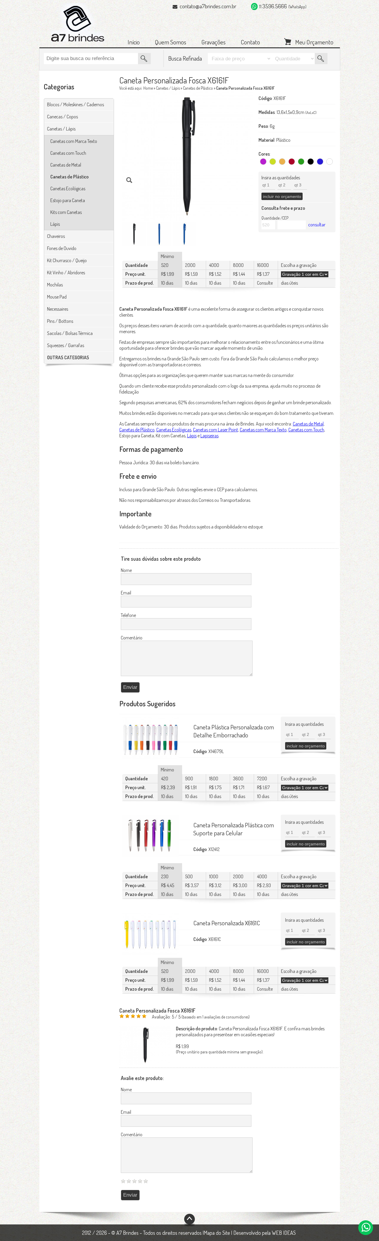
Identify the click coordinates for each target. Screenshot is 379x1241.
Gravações (213, 42)
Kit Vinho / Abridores (66, 272)
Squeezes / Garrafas (65, 345)
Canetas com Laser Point (215, 430)
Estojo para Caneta (67, 200)
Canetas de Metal (65, 165)
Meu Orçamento (314, 41)
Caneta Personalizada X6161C (226, 923)
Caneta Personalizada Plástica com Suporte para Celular (233, 829)
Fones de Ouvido (61, 248)
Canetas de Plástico (69, 177)
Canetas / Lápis (61, 129)
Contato (250, 42)
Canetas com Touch (68, 153)
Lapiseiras (209, 436)
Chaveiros (56, 236)
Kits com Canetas (66, 212)
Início (134, 42)
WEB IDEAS (284, 1232)
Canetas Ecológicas (67, 188)
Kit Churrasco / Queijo (67, 260)
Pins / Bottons (60, 321)
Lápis (55, 224)
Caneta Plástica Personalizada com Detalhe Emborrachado (233, 731)
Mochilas (55, 285)
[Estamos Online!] (365, 1227)
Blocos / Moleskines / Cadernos (75, 104)
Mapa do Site (217, 1232)
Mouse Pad (57, 297)
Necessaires (57, 309)
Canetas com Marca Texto (73, 141)
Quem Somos (170, 42)
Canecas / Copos (62, 117)
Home (148, 88)
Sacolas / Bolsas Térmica (70, 333)
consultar (316, 225)
